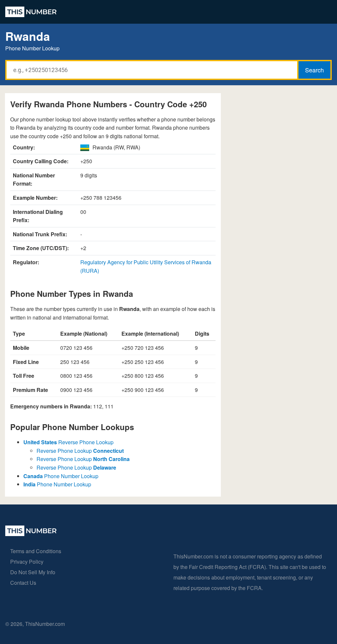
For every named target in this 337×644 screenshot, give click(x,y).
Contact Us (23, 582)
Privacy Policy (26, 561)
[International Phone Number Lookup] (31, 12)
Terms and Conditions (35, 551)
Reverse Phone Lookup (68, 442)
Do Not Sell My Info (32, 572)
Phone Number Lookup (60, 476)
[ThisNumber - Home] (31, 534)
